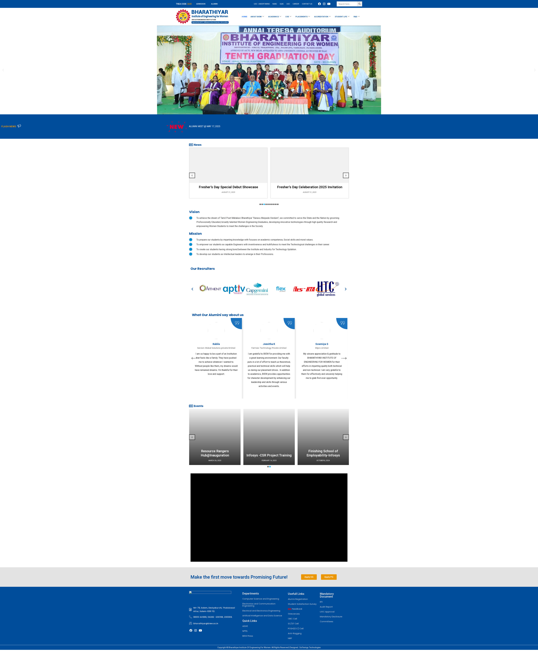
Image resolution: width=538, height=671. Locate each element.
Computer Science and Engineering (260, 598)
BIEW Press (247, 635)
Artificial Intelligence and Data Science (262, 615)
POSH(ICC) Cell (295, 628)
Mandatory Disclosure (331, 616)
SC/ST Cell (293, 623)
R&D (355, 17)
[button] (3, 70)
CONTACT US (307, 4)
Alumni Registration (298, 599)
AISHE (245, 626)
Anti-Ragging (295, 633)
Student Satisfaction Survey (302, 603)
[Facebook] (319, 4)
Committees (326, 621)
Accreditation (321, 17)
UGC (288, 4)
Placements (301, 17)
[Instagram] (324, 4)
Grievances (294, 613)
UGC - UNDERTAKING (262, 4)
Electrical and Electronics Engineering (261, 610)
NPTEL (245, 631)
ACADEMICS (273, 17)
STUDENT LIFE (341, 17)
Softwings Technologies (310, 647)
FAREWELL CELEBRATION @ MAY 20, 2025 (462, 126)
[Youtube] (329, 4)
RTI (321, 601)
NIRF (290, 638)
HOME (244, 17)
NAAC (275, 4)
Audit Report (326, 606)
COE (287, 17)
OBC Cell (292, 618)
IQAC (282, 4)
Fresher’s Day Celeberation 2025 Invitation (228, 187)
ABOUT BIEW (256, 17)
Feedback (296, 608)
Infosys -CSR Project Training (269, 455)
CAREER (296, 4)
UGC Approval (327, 611)
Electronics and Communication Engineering (258, 604)
